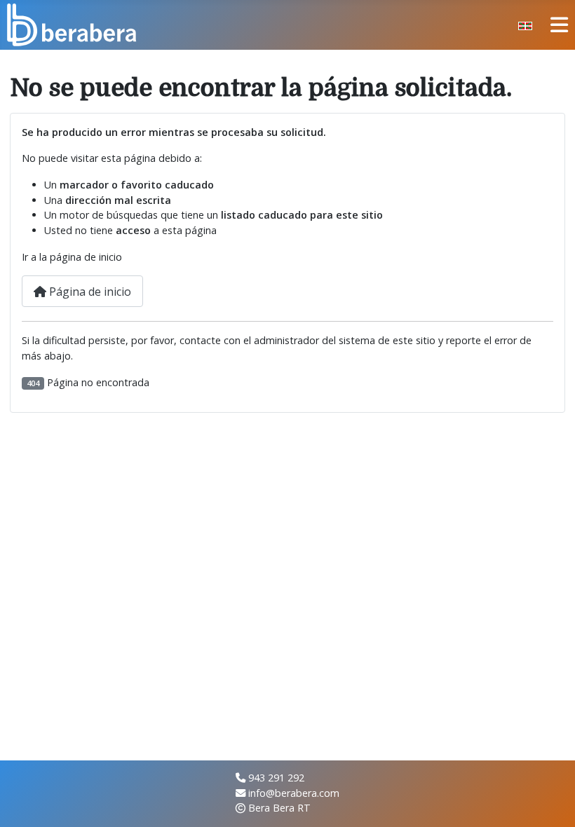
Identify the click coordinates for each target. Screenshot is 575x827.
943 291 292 (276, 777)
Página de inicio (88, 291)
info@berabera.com (293, 793)
